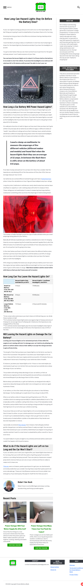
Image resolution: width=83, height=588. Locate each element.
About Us (53, 570)
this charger (22, 425)
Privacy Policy (74, 574)
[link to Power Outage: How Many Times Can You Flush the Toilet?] (41, 512)
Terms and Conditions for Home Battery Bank (76, 570)
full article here (46, 179)
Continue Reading (15, 545)
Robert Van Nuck (25, 482)
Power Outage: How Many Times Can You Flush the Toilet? (41, 529)
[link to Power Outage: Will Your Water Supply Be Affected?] (15, 512)
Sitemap (72, 565)
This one (6, 466)
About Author (54, 567)
